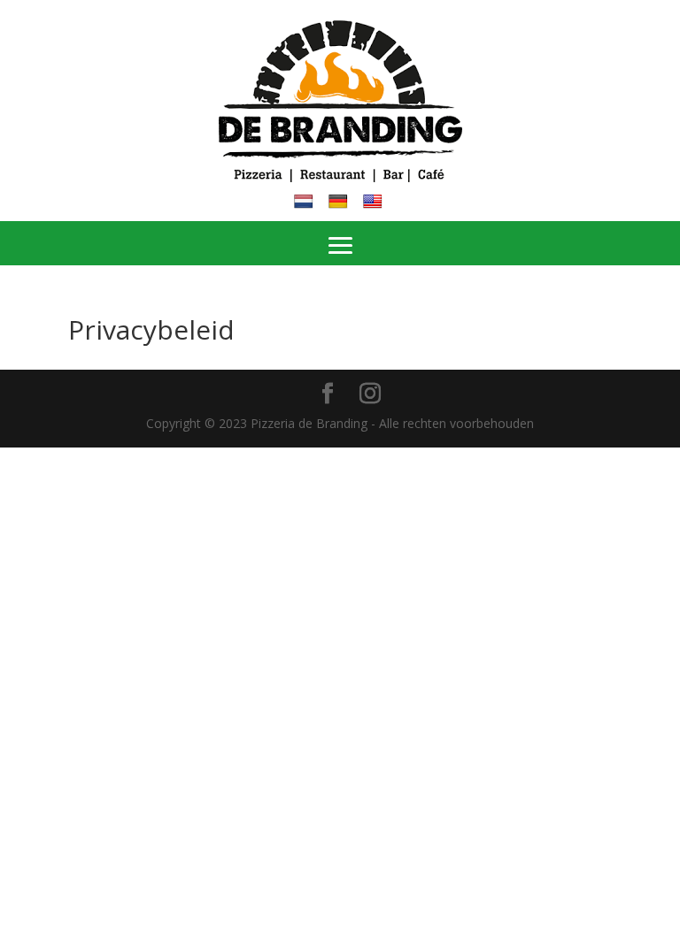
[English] (375, 199)
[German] (340, 199)
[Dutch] (306, 199)
